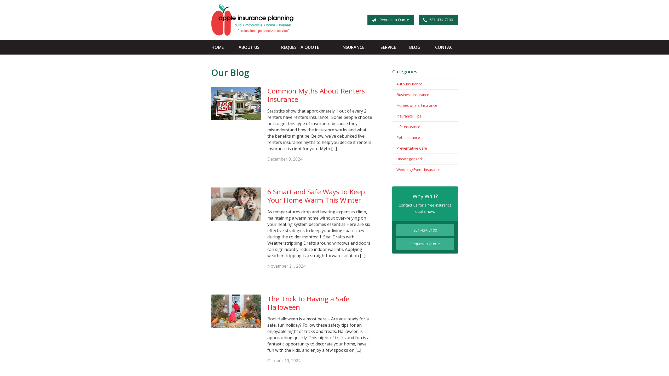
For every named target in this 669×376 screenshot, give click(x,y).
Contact (445, 47)
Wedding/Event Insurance (418, 169)
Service (388, 47)
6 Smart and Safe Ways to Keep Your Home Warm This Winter (316, 196)
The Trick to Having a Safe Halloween (308, 303)
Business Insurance (412, 94)
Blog (414, 47)
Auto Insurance (409, 83)
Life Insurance (408, 126)
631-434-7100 (441, 19)
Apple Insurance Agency (252, 20)
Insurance (353, 47)
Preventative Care (411, 148)
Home (217, 47)
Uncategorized (409, 158)
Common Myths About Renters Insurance (316, 95)
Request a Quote (394, 19)
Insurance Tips (409, 116)
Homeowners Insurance (416, 105)
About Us (249, 47)
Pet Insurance (408, 137)
